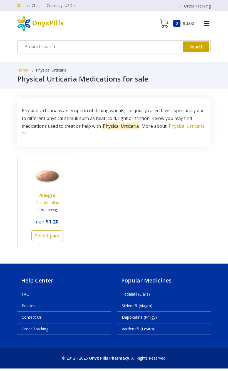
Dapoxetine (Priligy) (139, 317)
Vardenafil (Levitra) (138, 328)
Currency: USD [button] (60, 5)
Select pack (47, 236)
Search (196, 47)
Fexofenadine (47, 202)
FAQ (25, 294)
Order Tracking (35, 328)
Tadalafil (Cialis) (136, 294)
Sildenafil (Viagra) (137, 305)
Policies (28, 305)
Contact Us (32, 317)
